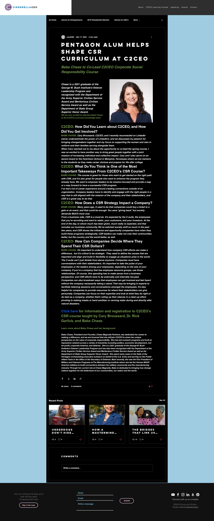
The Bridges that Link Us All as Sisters (145, 431)
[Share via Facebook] (62, 379)
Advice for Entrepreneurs (71, 20)
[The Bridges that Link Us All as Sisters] (147, 415)
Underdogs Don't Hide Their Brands (64, 431)
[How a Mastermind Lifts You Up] (107, 415)
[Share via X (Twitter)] (68, 379)
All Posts (52, 20)
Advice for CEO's (121, 20)
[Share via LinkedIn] (74, 379)
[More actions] (151, 37)
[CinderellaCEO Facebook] (178, 495)
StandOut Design (192, 507)
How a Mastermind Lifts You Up (103, 431)
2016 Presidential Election (98, 20)
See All (162, 400)
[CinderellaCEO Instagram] (183, 495)
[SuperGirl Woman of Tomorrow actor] (67, 415)
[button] (141, 7)
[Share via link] (80, 379)
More (136, 20)
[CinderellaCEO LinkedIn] (188, 495)
